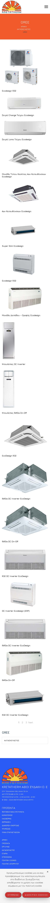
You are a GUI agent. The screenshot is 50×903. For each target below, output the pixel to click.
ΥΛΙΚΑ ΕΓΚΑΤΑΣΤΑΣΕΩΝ (11, 832)
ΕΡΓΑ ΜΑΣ (6, 847)
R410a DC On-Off (10, 541)
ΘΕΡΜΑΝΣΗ (6, 822)
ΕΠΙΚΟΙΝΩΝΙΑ (7, 857)
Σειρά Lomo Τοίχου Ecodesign (17, 139)
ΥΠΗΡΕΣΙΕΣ (6, 829)
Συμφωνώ (13, 895)
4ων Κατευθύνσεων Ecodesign (16, 211)
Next (30, 722)
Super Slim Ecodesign (12, 246)
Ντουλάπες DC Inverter (13, 364)
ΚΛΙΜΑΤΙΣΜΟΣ (7, 815)
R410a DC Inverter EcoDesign (16, 498)
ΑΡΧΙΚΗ (4, 840)
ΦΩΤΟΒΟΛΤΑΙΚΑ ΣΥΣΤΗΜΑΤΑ (13, 812)
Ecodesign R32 (9, 91)
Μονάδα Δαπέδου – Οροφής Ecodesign (21, 315)
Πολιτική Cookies (9, 860)
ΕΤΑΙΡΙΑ (4, 853)
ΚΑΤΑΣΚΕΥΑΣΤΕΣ (11, 740)
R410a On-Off (8, 680)
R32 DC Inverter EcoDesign (15, 576)
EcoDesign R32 (9, 456)
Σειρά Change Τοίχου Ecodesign (18, 115)
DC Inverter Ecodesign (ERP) (15, 611)
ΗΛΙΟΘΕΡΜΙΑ (6, 819)
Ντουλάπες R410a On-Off (14, 413)
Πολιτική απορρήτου (10, 864)
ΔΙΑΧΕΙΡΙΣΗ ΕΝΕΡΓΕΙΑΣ (10, 825)
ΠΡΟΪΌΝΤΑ (6, 843)
